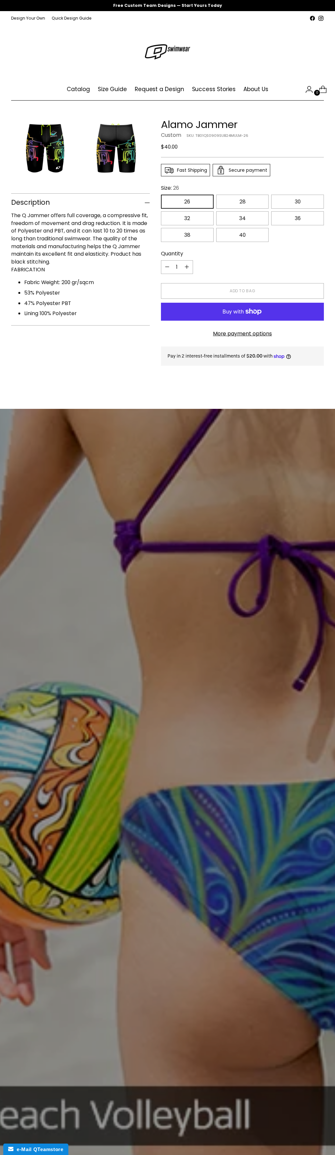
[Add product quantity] (187, 267)
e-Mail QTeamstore (38, 1149)
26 (187, 201)
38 (187, 235)
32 (187, 218)
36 (298, 218)
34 (242, 218)
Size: (170, 188)
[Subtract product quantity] (167, 267)
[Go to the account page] (306, 89)
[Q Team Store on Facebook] (312, 18)
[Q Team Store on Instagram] (321, 18)
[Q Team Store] (167, 50)
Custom (171, 135)
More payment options (242, 333)
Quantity (172, 253)
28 (242, 201)
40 (242, 235)
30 (298, 201)
